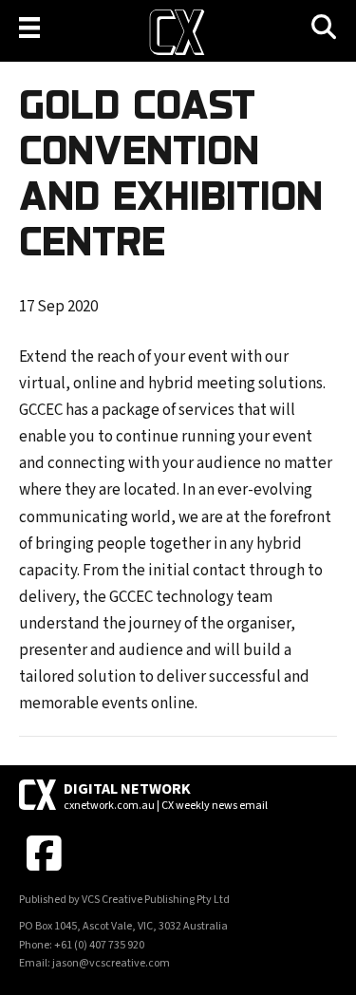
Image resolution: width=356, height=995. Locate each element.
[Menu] (29, 27)
